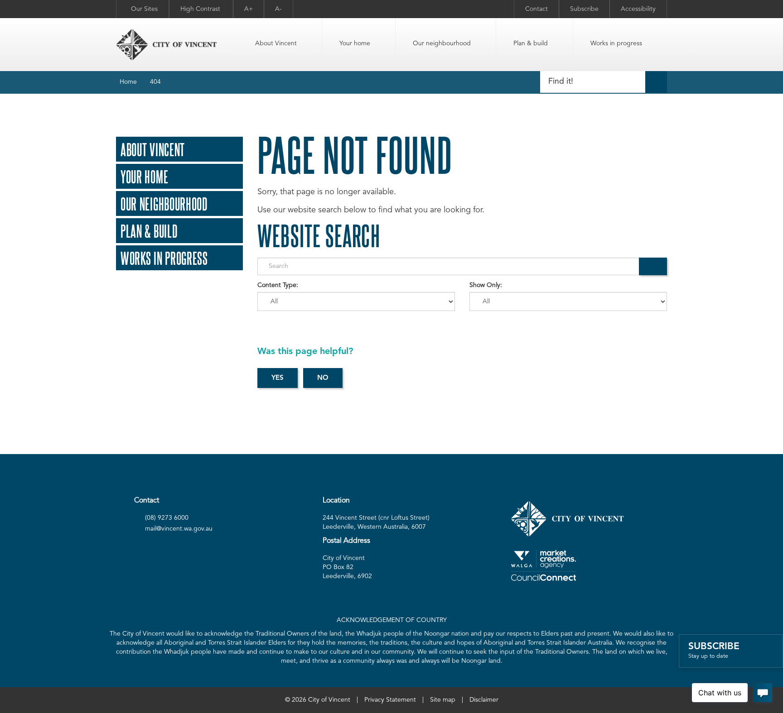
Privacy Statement (390, 700)
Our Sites (144, 9)
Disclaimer (483, 700)
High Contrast (201, 9)
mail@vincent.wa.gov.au (179, 529)
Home (128, 82)
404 (155, 82)
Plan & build (530, 43)
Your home (354, 43)
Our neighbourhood (442, 43)
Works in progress (616, 43)
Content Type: (277, 285)
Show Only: (485, 285)
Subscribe (584, 9)
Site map (442, 700)
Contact (536, 9)
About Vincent (276, 43)
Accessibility (638, 9)
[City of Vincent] (166, 44)
